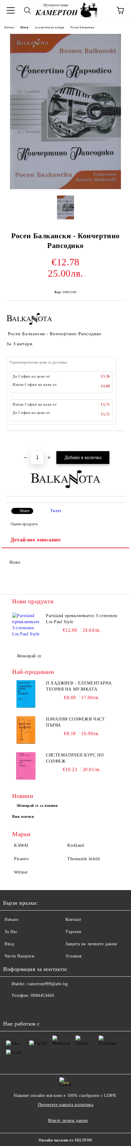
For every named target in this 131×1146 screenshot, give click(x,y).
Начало (9, 27)
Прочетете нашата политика (66, 1104)
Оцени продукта (24, 524)
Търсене (74, 931)
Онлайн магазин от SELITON (65, 1140)
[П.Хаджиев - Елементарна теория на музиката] (26, 694)
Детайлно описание (35, 540)
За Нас (11, 931)
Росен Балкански (82, 27)
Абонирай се (28, 656)
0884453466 (42, 995)
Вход (9, 944)
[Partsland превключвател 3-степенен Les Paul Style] (26, 626)
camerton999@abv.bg (47, 984)
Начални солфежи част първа (75, 722)
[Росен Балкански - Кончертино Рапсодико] (65, 187)
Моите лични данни (68, 1120)
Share (24, 511)
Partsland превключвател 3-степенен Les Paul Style (82, 618)
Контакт (73, 919)
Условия (74, 956)
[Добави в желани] (120, 441)
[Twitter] (24, 1008)
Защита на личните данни (91, 944)
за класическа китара (49, 27)
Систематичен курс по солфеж (75, 758)
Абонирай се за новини (37, 805)
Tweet (56, 510)
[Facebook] (11, 1008)
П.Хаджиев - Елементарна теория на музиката (79, 686)
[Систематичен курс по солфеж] (26, 766)
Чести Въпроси (19, 956)
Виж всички (23, 816)
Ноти (24, 27)
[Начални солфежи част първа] (26, 730)
